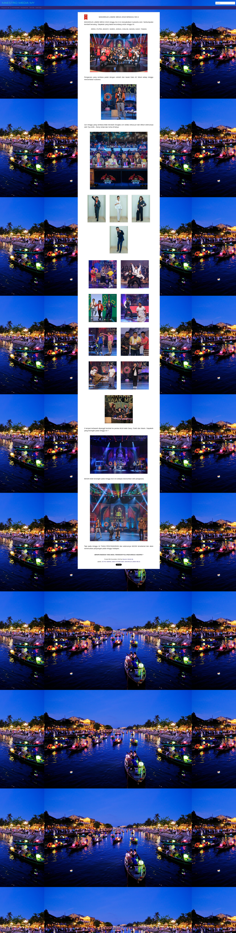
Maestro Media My (128, 559)
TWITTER (38, 7)
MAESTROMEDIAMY (118, 561)
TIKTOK (31, 7)
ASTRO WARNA (106, 561)
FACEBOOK (24, 7)
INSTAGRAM (15, 7)
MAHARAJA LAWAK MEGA (132, 561)
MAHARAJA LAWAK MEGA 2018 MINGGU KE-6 (119, 17)
